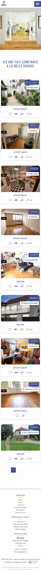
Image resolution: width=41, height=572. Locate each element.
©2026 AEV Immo (6, 559)
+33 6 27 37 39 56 (20, 549)
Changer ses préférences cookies (16, 562)
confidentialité (31, 567)
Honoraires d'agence (33, 559)
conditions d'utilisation (14, 569)
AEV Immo (20, 538)
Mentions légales (20, 559)
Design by (34, 562)
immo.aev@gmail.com (20, 552)
